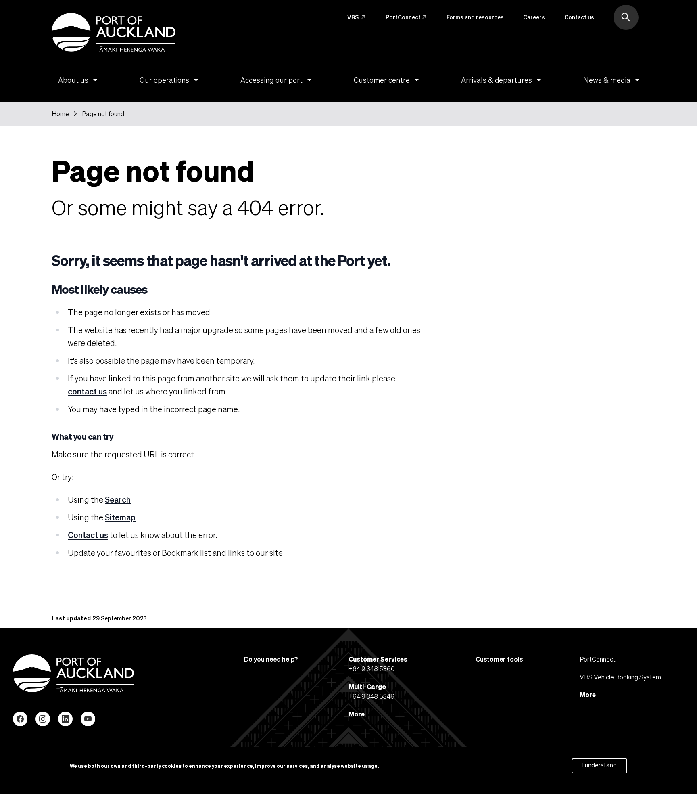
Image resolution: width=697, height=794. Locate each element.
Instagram (42, 719)
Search (118, 499)
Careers (534, 17)
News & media (612, 80)
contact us (87, 391)
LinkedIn (65, 719)
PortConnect (406, 17)
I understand (599, 764)
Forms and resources (475, 17)
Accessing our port (277, 80)
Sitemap (120, 517)
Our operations (170, 80)
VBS (356, 17)
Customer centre (388, 80)
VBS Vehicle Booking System (620, 676)
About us (79, 80)
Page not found (103, 114)
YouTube (88, 719)
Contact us (579, 17)
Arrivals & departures (502, 80)
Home (60, 114)
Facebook (20, 719)
